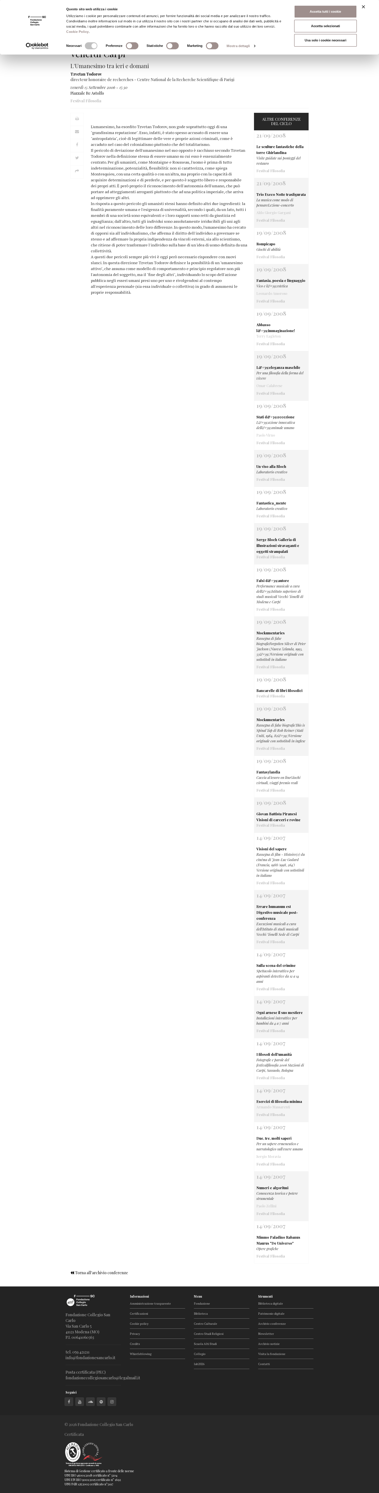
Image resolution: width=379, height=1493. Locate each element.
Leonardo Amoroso (271, 293)
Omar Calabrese (269, 385)
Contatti (264, 1364)
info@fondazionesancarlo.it (90, 1357)
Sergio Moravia (268, 1156)
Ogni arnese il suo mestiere (279, 1012)
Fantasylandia (268, 772)
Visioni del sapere (271, 849)
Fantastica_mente (271, 503)
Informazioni (139, 1296)
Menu (198, 1296)
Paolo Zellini (266, 1206)
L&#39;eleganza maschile (278, 367)
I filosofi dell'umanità (274, 1054)
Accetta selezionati (325, 26)
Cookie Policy (77, 32)
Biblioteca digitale (270, 1303)
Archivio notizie (269, 1344)
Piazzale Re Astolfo (87, 93)
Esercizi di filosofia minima (279, 1101)
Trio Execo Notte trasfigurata (281, 194)
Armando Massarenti (273, 1107)
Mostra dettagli (238, 46)
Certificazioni (139, 1313)
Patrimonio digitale (271, 1313)
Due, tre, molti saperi (273, 1138)
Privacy (135, 1334)
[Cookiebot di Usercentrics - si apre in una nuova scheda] (37, 46)
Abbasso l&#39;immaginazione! (275, 327)
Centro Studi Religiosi (208, 1334)
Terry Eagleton (268, 336)
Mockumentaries (270, 633)
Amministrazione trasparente (150, 1303)
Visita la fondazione (271, 1354)
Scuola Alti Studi (205, 1344)
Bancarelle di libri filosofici (279, 690)
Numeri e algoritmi (272, 1187)
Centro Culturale (205, 1323)
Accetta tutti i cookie (325, 11)
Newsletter (266, 1334)
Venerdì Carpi (97, 53)
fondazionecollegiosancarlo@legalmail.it (103, 1377)
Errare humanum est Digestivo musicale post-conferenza (277, 912)
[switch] (132, 45)
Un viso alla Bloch (271, 466)
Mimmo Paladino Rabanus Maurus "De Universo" (278, 1240)
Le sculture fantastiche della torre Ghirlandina (280, 149)
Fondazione (202, 1303)
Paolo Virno (265, 435)
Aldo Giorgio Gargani (273, 212)
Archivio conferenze (272, 1323)
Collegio (200, 1354)
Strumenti (265, 1296)
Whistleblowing (141, 1354)
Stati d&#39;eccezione (275, 417)
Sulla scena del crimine (276, 965)
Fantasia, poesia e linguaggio (280, 280)
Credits (135, 1344)
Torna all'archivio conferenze (101, 1272)
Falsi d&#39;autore (272, 580)
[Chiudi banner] (363, 6)
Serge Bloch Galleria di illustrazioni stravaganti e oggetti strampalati (277, 545)
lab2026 (199, 1364)
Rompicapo (265, 244)
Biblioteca (201, 1313)
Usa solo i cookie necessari (325, 40)
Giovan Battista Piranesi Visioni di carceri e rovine (278, 817)
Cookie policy (139, 1323)
